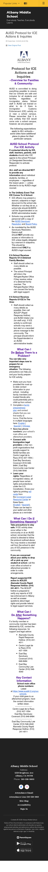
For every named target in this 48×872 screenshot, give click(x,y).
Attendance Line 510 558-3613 (24, 797)
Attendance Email (24, 792)
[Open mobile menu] (43, 3)
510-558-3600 (27, 779)
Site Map (24, 801)
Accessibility (24, 805)
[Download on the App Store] (24, 850)
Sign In (24, 809)
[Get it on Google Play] (24, 843)
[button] (11, 3)
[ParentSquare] (24, 837)
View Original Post (14, 45)
